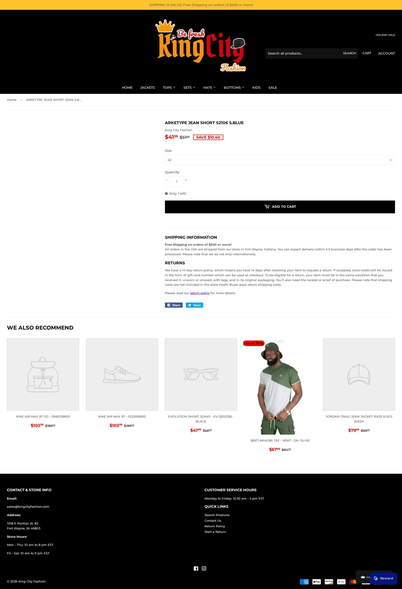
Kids (256, 87)
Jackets (147, 87)
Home (127, 87)
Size (168, 151)
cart (366, 53)
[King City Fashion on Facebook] (196, 569)
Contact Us (212, 520)
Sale (272, 87)
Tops (168, 87)
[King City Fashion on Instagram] (204, 569)
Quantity (172, 172)
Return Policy (214, 526)
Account (386, 53)
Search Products (217, 515)
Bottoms (233, 87)
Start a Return (215, 532)
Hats (208, 87)
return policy (200, 293)
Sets (188, 87)
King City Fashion (32, 581)
